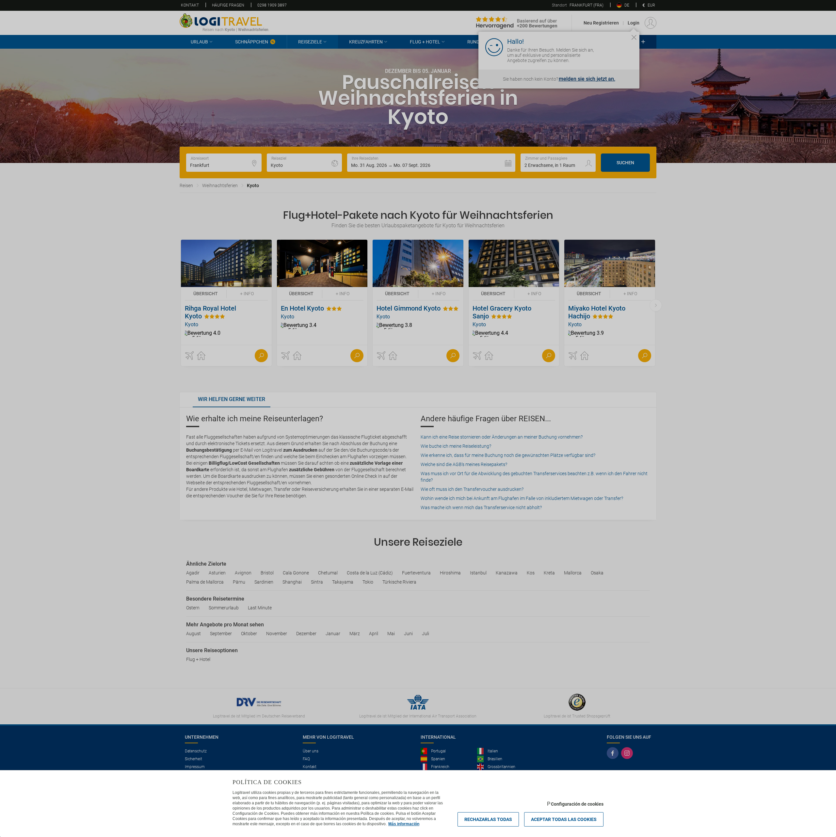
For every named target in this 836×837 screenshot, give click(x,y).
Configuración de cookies (577, 804)
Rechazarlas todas (488, 819)
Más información (403, 824)
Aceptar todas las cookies (564, 819)
